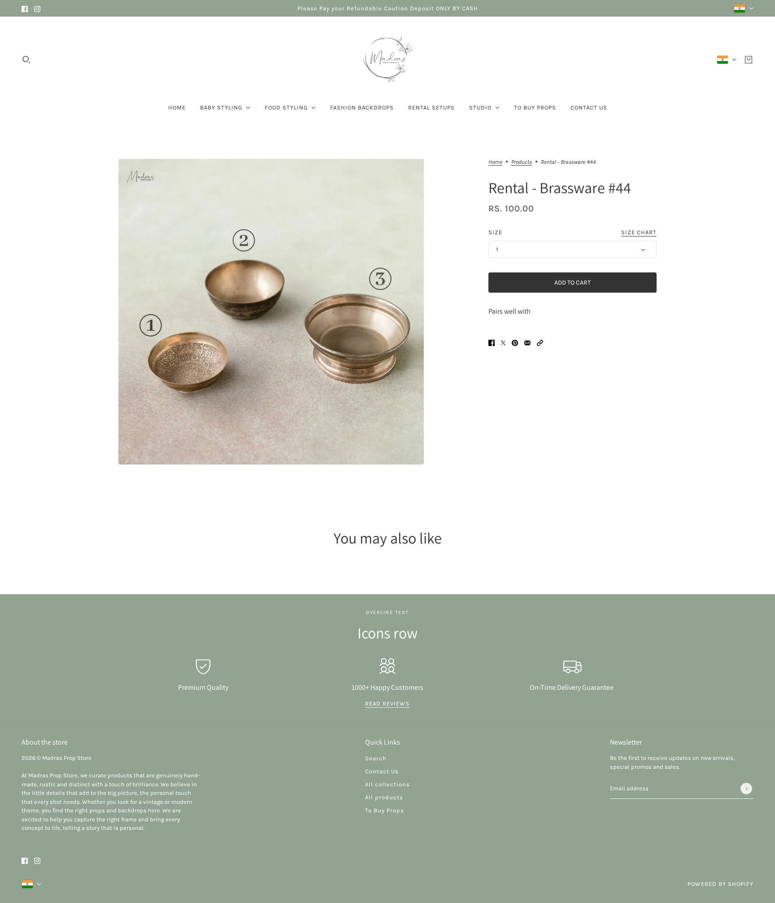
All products (384, 797)
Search (376, 758)
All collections (387, 784)
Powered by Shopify (720, 884)
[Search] (26, 60)
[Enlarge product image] (271, 312)
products (521, 162)
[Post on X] (503, 342)
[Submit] (746, 788)
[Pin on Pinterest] (515, 342)
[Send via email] (527, 342)
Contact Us (382, 771)
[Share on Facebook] (491, 342)
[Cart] (748, 60)
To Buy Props (384, 810)
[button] (540, 342)
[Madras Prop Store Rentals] (387, 59)
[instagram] (37, 8)
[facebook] (24, 8)
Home (495, 162)
